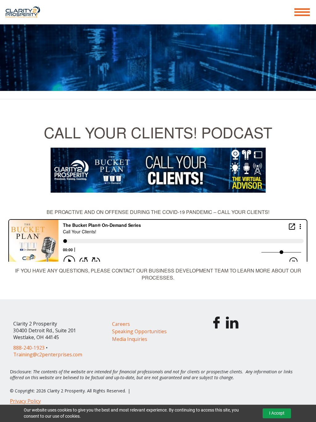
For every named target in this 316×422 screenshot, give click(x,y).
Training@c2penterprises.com (47, 354)
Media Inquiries (129, 339)
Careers (121, 324)
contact (123, 270)
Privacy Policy (25, 401)
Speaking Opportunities (139, 331)
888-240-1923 (29, 347)
